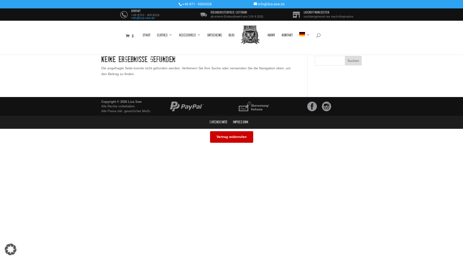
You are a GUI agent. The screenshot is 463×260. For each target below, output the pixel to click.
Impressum (240, 122)
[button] (10, 249)
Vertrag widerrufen (232, 137)
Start (146, 35)
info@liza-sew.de (143, 18)
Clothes (162, 35)
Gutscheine (214, 35)
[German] (304, 35)
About (271, 35)
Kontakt (287, 35)
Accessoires (187, 35)
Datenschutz (218, 122)
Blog (231, 35)
